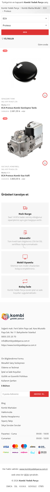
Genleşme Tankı (8, 99)
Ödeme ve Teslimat (10, 367)
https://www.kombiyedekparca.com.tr (18, 345)
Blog (3, 403)
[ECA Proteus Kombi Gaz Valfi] (25, 139)
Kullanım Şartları (9, 380)
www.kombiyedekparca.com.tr (33, 469)
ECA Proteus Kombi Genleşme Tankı (19, 107)
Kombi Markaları (9, 407)
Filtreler (9, 38)
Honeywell (14, 167)
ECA (45, 8)
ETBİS (41, 486)
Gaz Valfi (5, 167)
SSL (15, 486)
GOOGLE (32, 486)
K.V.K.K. (22, 486)
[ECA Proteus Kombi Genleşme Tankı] (25, 71)
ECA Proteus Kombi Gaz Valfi (15, 175)
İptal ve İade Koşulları (11, 372)
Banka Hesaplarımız (10, 416)
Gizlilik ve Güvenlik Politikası (14, 376)
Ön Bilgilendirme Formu (12, 358)
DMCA (9, 486)
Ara (25, 32)
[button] (45, 95)
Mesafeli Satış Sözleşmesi (13, 363)
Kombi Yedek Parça (10, 8)
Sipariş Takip (7, 421)
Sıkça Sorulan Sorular (11, 425)
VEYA (26, 474)
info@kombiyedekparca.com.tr (15, 341)
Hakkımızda (6, 412)
